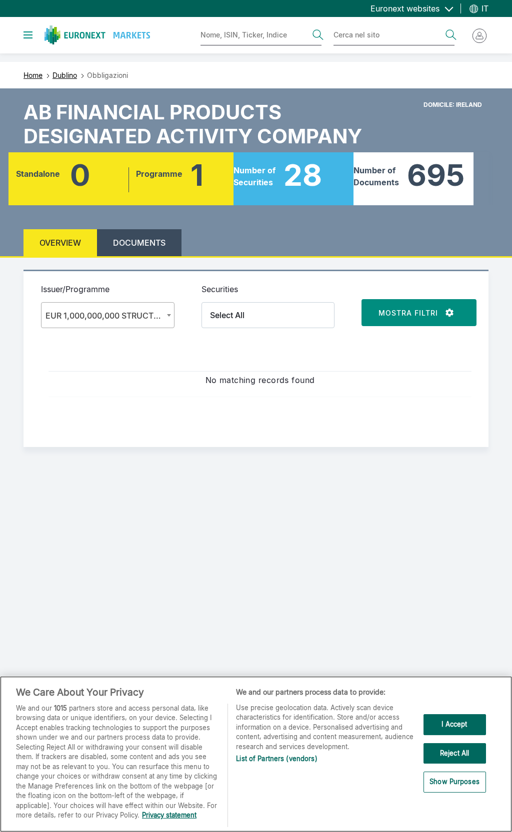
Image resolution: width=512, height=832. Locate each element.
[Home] (97, 34)
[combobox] (107, 315)
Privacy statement (169, 815)
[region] (256, 754)
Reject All (454, 753)
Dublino (64, 75)
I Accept (454, 724)
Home (33, 75)
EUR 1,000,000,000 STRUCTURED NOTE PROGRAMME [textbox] (110, 316)
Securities (220, 289)
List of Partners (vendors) (276, 759)
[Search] (318, 35)
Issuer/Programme (75, 289)
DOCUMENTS (139, 243)
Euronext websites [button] (406, 8)
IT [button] (483, 8)
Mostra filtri (412, 313)
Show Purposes (455, 782)
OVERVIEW (60, 243)
